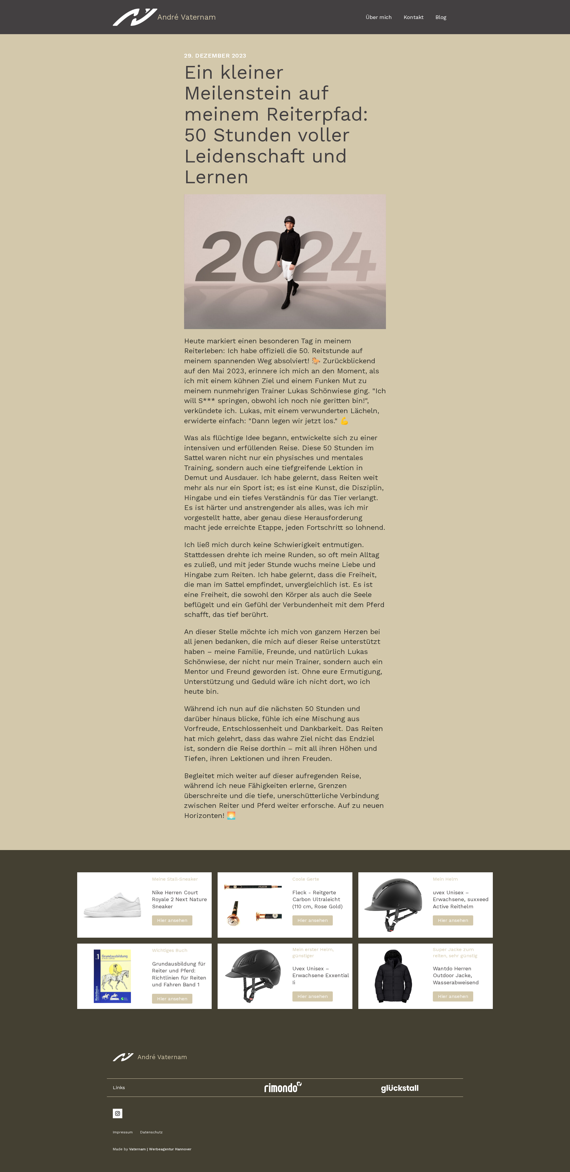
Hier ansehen (172, 920)
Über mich (379, 17)
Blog (441, 17)
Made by (152, 1149)
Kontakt (414, 17)
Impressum (123, 1132)
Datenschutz (151, 1132)
